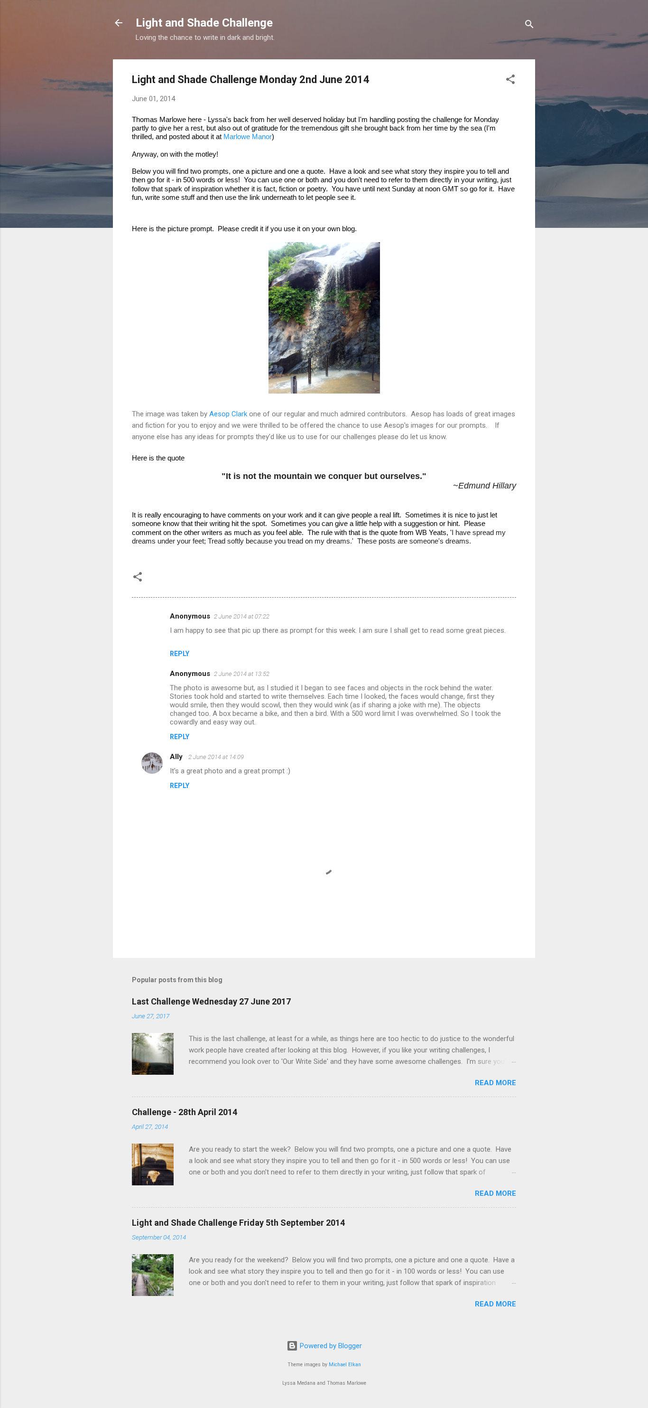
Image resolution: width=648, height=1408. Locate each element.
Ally (177, 756)
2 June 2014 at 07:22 (241, 616)
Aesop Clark (228, 414)
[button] (510, 81)
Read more (495, 1083)
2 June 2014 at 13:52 (241, 673)
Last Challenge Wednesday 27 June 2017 (211, 1001)
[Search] (529, 25)
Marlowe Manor (247, 136)
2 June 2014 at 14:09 (216, 756)
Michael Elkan (345, 1364)
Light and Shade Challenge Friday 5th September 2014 (238, 1223)
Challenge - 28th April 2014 (184, 1112)
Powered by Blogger (330, 1346)
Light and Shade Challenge (204, 22)
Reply (179, 653)
